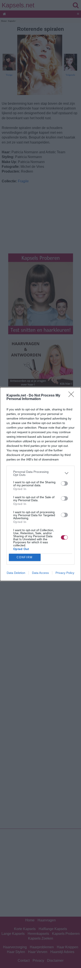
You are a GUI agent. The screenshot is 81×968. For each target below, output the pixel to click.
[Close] (72, 396)
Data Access (40, 573)
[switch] (64, 483)
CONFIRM (25, 557)
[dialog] (40, 484)
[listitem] (40, 473)
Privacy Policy (65, 573)
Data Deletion (16, 573)
